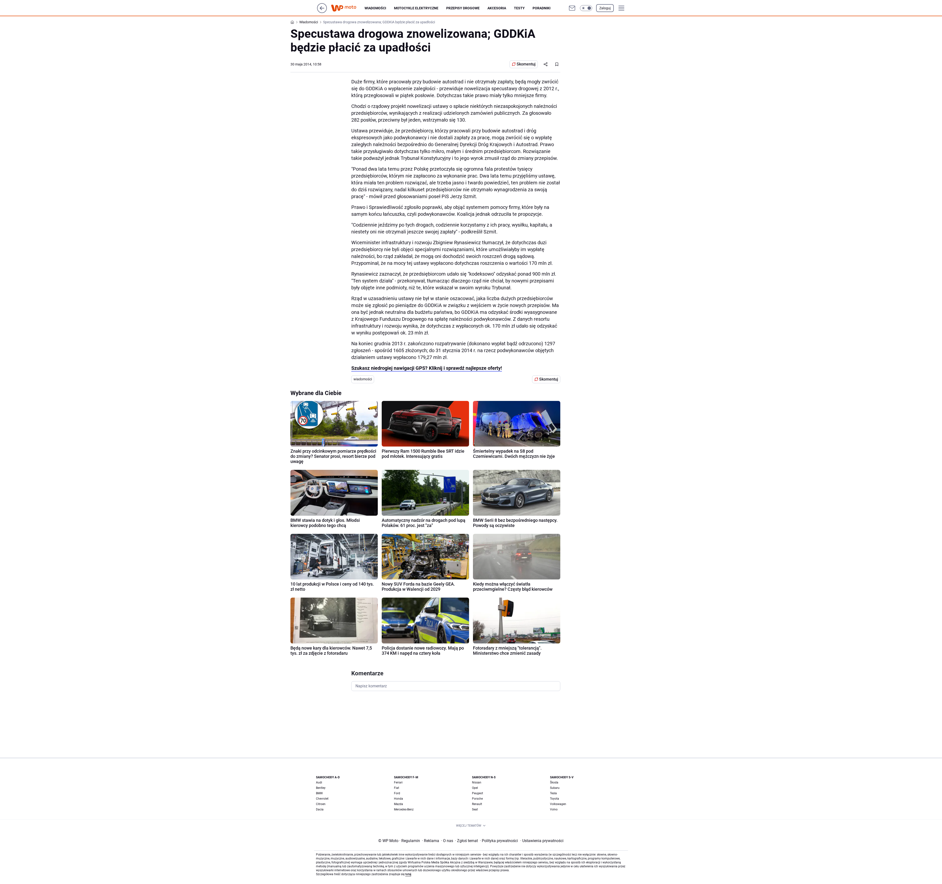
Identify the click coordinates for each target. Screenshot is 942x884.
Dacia (320, 809)
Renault (477, 804)
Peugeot (477, 793)
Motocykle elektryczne (416, 8)
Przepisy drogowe (463, 8)
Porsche (477, 798)
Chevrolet (322, 798)
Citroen (321, 804)
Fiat (396, 788)
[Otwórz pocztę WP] (572, 8)
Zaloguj (605, 8)
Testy (519, 8)
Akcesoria (496, 8)
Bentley (321, 788)
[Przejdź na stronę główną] (322, 11)
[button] (586, 8)
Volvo (554, 809)
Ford (397, 793)
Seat (475, 809)
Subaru (555, 788)
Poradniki (541, 8)
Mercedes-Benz (404, 809)
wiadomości (362, 379)
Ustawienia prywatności (541, 840)
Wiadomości (375, 8)
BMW (319, 793)
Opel (475, 788)
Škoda (554, 782)
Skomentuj (526, 64)
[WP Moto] (348, 8)
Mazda (398, 804)
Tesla (553, 793)
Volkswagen (558, 804)
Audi (319, 782)
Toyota (554, 798)
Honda (398, 798)
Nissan (476, 782)
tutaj (408, 874)
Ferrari (398, 782)
